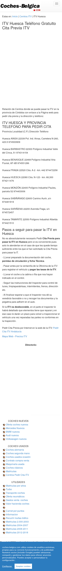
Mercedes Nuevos (15, 428)
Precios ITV (21, 336)
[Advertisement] (31, 66)
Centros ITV (25, 16)
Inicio (15, 16)
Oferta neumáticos (15, 496)
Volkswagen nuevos (16, 439)
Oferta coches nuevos (17, 424)
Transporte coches (15, 492)
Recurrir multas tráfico (17, 518)
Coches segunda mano (18, 453)
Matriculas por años (16, 485)
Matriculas (11, 471)
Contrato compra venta (17, 460)
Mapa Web (8, 336)
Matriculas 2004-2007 (17, 525)
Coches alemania (15, 449)
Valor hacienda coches (17, 503)
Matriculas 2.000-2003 (17, 521)
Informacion (12, 514)
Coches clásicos (14, 467)
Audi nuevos (12, 435)
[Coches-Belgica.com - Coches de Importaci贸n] (31, 6)
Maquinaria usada (15, 464)
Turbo (9, 489)
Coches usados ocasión (18, 456)
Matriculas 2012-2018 (17, 532)
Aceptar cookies (23, 566)
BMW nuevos (13, 431)
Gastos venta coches (17, 500)
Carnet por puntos (15, 510)
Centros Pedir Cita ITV (17, 474)
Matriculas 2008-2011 (17, 528)
